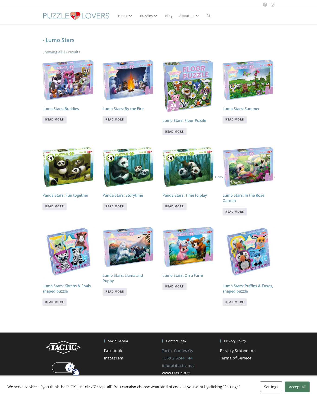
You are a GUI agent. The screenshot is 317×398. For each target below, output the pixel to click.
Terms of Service (236, 358)
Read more (54, 119)
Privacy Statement (237, 350)
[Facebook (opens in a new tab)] (265, 4)
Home (219, 177)
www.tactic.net (176, 372)
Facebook (113, 350)
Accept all (297, 386)
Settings (271, 386)
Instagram (113, 358)
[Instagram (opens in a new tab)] (272, 4)
